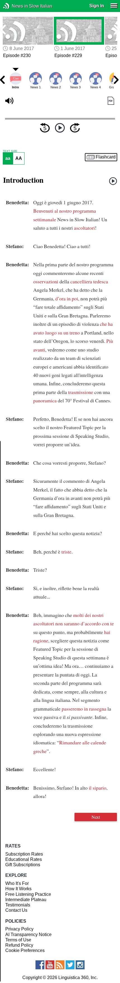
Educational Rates (23, 859)
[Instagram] (80, 964)
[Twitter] (70, 964)
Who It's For (17, 883)
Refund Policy (19, 945)
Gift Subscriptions (22, 864)
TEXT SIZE (10, 151)
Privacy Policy (19, 929)
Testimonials (17, 905)
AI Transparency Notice (28, 934)
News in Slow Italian (15, 6)
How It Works (18, 888)
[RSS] (60, 964)
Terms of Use (18, 939)
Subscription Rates (24, 854)
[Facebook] (39, 964)
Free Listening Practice (28, 894)
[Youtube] (49, 964)
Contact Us (16, 910)
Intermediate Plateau (25, 899)
